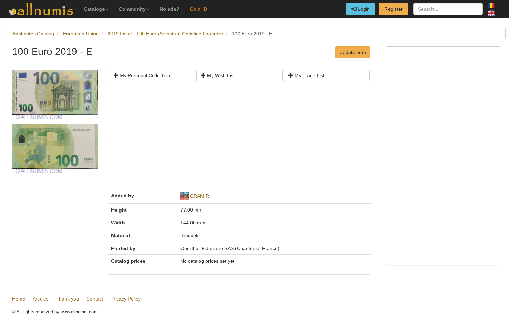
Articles (40, 299)
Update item (352, 52)
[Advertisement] (239, 137)
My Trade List (308, 75)
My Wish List (220, 75)
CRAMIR (199, 196)
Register (393, 9)
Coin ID (198, 9)
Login (363, 9)
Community (132, 9)
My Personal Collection (144, 75)
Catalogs (94, 9)
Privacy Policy (125, 299)
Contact (94, 299)
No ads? (169, 9)
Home (18, 299)
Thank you (67, 299)
